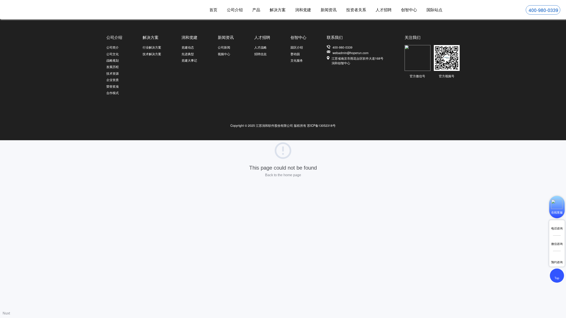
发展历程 (112, 66)
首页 (213, 9)
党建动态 (188, 47)
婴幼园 (295, 54)
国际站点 (434, 9)
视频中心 (224, 54)
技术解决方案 (152, 54)
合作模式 (112, 93)
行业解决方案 (152, 47)
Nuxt (6, 313)
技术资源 (112, 73)
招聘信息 (260, 54)
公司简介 (112, 47)
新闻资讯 (329, 9)
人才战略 (260, 47)
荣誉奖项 (112, 86)
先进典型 (188, 54)
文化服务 (297, 60)
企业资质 (112, 80)
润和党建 (303, 9)
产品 (256, 9)
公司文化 (112, 54)
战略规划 (112, 60)
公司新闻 (224, 47)
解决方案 (278, 9)
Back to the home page (283, 175)
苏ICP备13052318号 (321, 125)
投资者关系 (356, 9)
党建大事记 (189, 60)
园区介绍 (297, 47)
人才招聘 (384, 9)
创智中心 (409, 9)
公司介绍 (235, 9)
